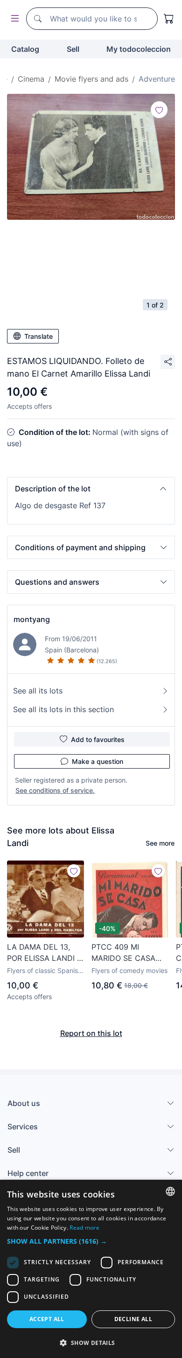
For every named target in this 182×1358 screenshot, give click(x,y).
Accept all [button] (46, 1319)
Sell (73, 49)
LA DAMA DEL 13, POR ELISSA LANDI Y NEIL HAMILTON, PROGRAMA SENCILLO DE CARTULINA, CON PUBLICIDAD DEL (44, 953)
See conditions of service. (55, 790)
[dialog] (91, 1269)
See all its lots (38, 690)
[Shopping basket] (169, 19)
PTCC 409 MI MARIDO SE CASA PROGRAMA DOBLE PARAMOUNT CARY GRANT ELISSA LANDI (126, 953)
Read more (84, 1228)
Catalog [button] (25, 49)
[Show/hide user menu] (13, 19)
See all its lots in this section (63, 709)
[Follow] (159, 109)
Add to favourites (98, 739)
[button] (91, 488)
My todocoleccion (138, 49)
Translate (38, 336)
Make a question (97, 761)
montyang (32, 619)
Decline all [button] (133, 1319)
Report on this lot (91, 1033)
